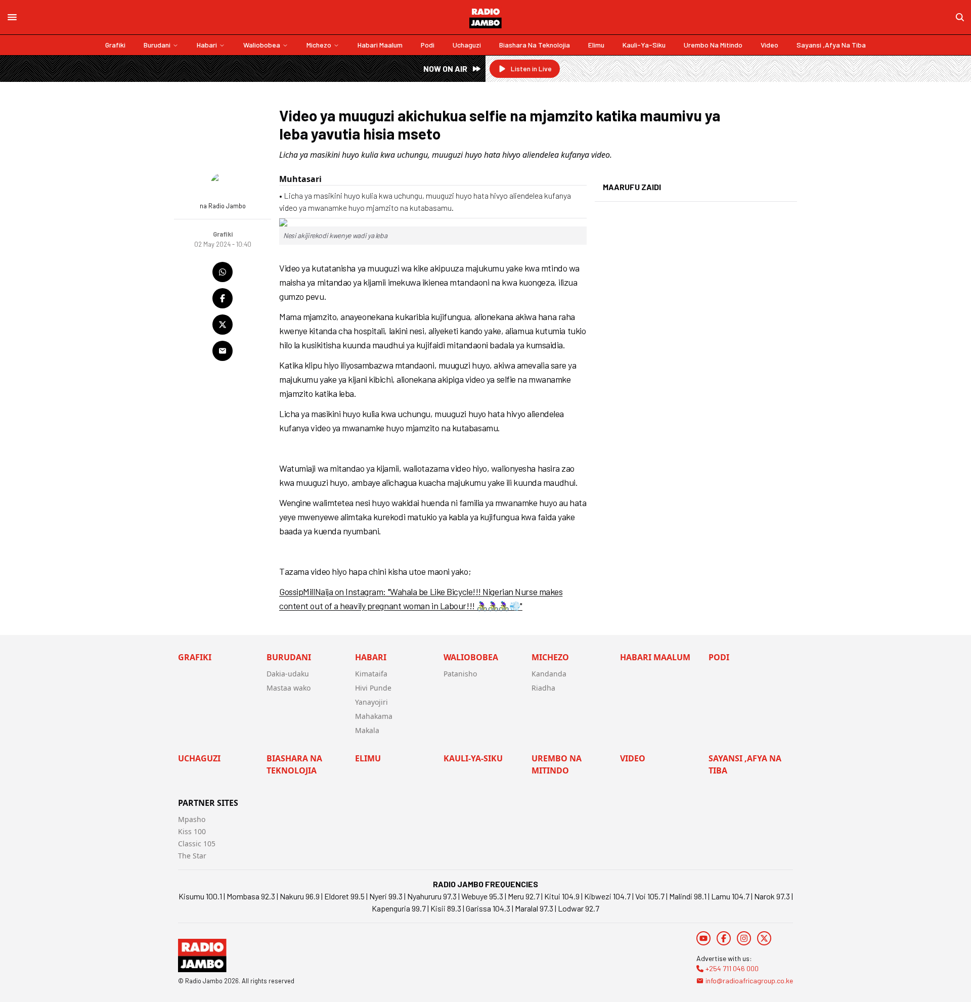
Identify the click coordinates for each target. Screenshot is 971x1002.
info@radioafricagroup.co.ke (749, 980)
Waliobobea (261, 44)
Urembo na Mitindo (713, 44)
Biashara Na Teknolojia (534, 44)
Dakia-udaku (288, 673)
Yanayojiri (371, 702)
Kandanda (549, 673)
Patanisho (460, 673)
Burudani (157, 44)
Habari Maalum (380, 44)
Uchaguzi (467, 44)
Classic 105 (196, 843)
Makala (367, 730)
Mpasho (191, 819)
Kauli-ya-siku (644, 44)
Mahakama (373, 716)
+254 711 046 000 (732, 968)
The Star (192, 855)
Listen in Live (531, 68)
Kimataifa (371, 673)
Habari (207, 44)
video (769, 44)
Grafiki (115, 44)
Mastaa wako (289, 688)
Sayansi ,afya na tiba (831, 44)
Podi (427, 44)
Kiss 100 (192, 831)
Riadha (543, 688)
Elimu (596, 44)
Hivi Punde (373, 688)
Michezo (318, 44)
